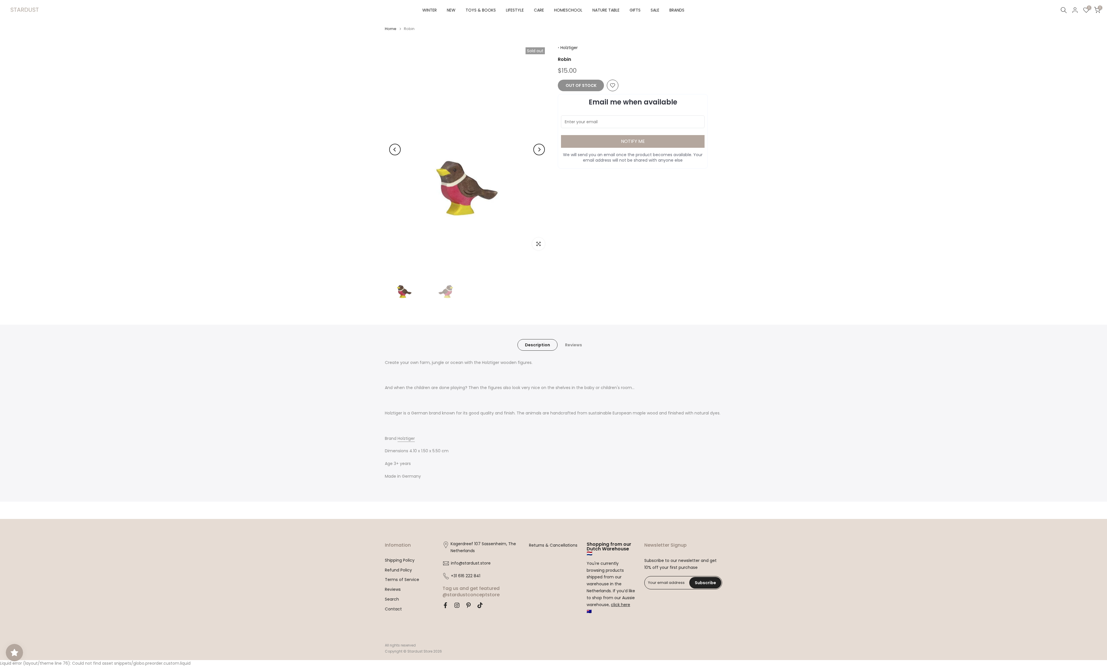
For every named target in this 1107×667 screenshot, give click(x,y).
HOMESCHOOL (568, 10)
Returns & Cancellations (553, 545)
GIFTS (635, 10)
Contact (393, 609)
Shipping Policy (400, 560)
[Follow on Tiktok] (480, 605)
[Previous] (395, 149)
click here (620, 605)
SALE (655, 10)
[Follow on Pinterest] (468, 605)
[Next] (539, 149)
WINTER (429, 10)
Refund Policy (398, 570)
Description (537, 344)
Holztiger (569, 48)
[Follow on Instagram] (457, 605)
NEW (451, 10)
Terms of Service (402, 579)
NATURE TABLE (606, 10)
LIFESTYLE (515, 10)
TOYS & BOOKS (481, 10)
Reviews (573, 344)
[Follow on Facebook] (445, 605)
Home (390, 29)
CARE (539, 10)
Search (392, 599)
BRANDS (676, 10)
